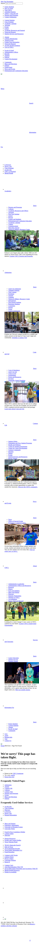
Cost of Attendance (14, 370)
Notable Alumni (13, 661)
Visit (6, 739)
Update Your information (12, 42)
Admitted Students (10, 12)
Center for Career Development (17, 448)
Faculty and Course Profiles (13, 840)
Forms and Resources (14, 377)
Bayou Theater (12, 458)
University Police (10, 829)
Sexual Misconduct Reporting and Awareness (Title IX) (21, 868)
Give (6, 734)
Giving (7, 795)
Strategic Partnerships (14, 596)
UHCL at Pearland (10, 171)
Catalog (10, 224)
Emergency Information (12, 825)
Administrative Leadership (16, 584)
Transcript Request (10, 32)
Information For (9, 707)
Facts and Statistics (14, 591)
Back (34, 205)
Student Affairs (12, 441)
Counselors (11, 306)
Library (7, 29)
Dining (10, 453)
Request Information (11, 815)
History (10, 589)
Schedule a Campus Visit (19, 337)
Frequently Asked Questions (16, 380)
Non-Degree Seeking (14, 302)
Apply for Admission (14, 289)
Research (11, 587)
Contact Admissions (10, 17)
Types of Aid (12, 373)
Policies (7, 57)
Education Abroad (13, 228)
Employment (8, 67)
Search (3, 3)
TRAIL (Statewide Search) (13, 845)
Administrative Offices (11, 52)
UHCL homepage (18, 773)
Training (7, 55)
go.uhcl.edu (8, 170)
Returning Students (14, 304)
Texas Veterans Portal (11, 842)
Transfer (10, 295)
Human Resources (10, 838)
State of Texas (9, 847)
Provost (10, 217)
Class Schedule (9, 22)
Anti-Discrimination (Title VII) (14, 867)
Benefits (7, 54)
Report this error (9, 777)
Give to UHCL (9, 47)
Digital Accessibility (11, 872)
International (12, 300)
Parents (10, 307)
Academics (8, 191)
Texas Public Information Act (13, 850)
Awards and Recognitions (12, 45)
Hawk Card (8, 166)
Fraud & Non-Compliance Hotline (15, 832)
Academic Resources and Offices (18, 211)
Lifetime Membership (11, 39)
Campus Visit (9, 792)
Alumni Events (9, 40)
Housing (10, 451)
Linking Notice (9, 857)
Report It (7, 862)
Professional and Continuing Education (16, 71)
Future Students (9, 7)
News (10, 519)
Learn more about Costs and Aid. (14, 409)
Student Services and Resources (14, 34)
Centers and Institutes (14, 219)
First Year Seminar (13, 214)
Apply (6, 735)
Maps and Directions (11, 64)
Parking (7, 65)
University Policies (10, 860)
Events (7, 27)
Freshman (11, 294)
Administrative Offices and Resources (19, 585)
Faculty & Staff (9, 50)
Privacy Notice (9, 858)
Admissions (8, 272)
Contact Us (8, 740)
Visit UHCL (8, 10)
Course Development (11, 59)
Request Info (8, 737)
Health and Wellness (14, 445)
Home (2, 746)
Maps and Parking (13, 592)
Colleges (11, 209)
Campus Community (14, 450)
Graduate (11, 297)
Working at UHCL (14, 597)
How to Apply (9, 8)
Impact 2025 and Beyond (15, 601)
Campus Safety (9, 833)
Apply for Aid (12, 372)
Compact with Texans (11, 855)
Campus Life (8, 788)
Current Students (10, 20)
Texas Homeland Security (12, 848)
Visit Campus (12, 292)
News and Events (10, 69)
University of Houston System (14, 827)
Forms (10, 309)
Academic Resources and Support (15, 30)
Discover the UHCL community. (28, 487)
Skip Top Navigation (7, 1)
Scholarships (12, 375)
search (13, 775)
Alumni (7, 37)
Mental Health (9, 173)
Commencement (13, 226)
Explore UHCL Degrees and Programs (21, 256)
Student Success (13, 659)
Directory (11, 594)
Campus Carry (9, 865)
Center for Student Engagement (17, 446)
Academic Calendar (10, 23)
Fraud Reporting (9, 852)
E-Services (8, 165)
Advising (7, 25)
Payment (11, 379)
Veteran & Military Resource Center (19, 229)
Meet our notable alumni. (22, 690)
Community (8, 62)
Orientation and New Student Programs (20, 443)
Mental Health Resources (12, 870)
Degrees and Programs (11, 15)
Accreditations (12, 599)
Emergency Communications (17, 523)
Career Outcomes (13, 658)
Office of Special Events (15, 521)
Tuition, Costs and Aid (11, 13)
